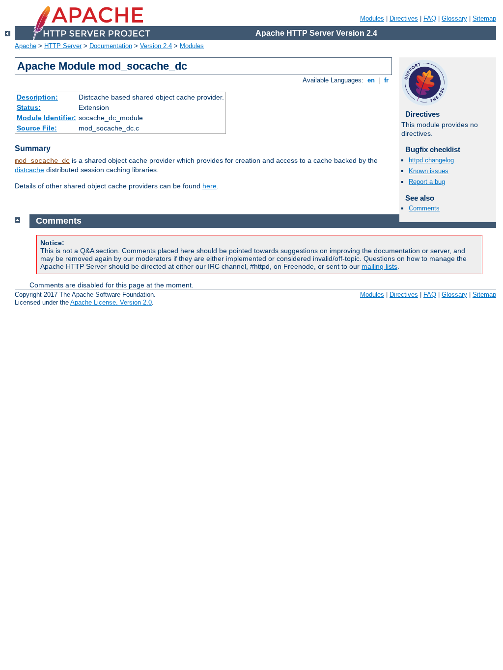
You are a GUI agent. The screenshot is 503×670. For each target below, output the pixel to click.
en (371, 80)
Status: (29, 107)
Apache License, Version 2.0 (111, 302)
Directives (404, 18)
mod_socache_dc (42, 161)
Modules (372, 18)
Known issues (428, 171)
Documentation (110, 46)
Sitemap (484, 18)
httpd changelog (431, 160)
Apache (25, 46)
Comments (424, 208)
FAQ (429, 18)
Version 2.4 (156, 46)
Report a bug (427, 181)
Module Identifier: (46, 118)
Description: (37, 97)
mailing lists (379, 266)
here (209, 186)
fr (386, 80)
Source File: (37, 128)
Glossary (454, 18)
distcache (29, 170)
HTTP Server (63, 46)
